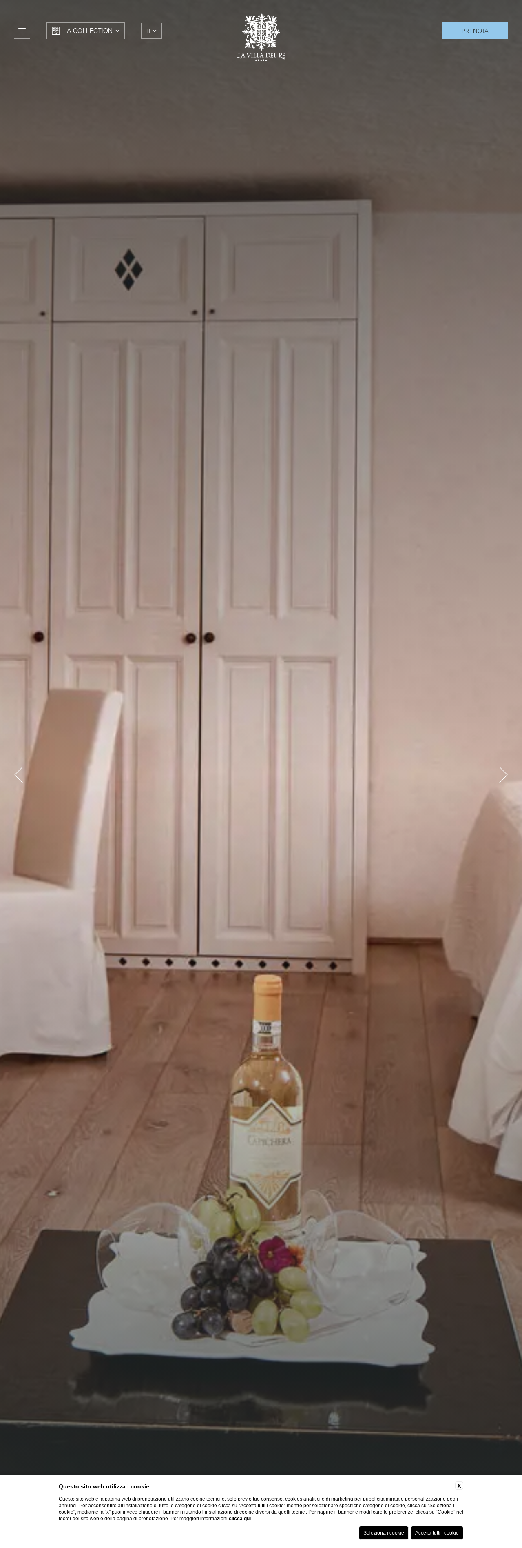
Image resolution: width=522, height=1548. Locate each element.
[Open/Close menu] (22, 31)
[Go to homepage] (261, 37)
